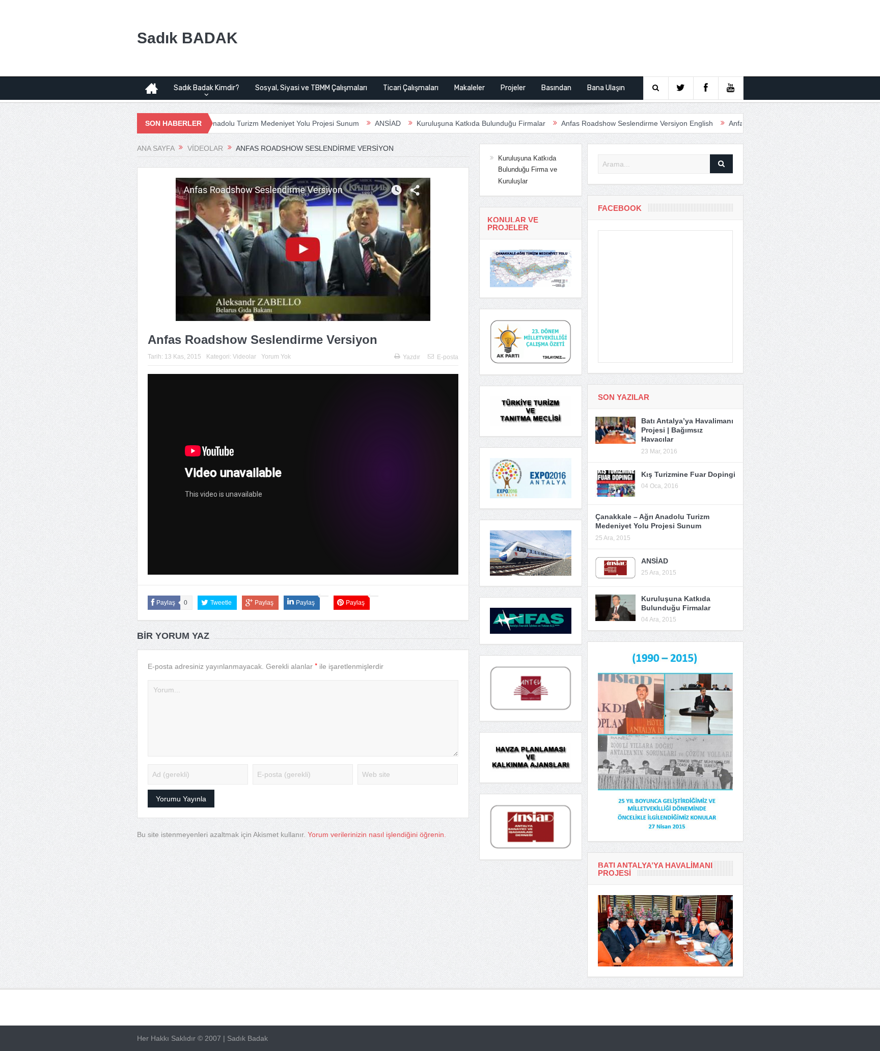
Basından (556, 88)
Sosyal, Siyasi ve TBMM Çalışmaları (311, 88)
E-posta (447, 357)
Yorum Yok (276, 356)
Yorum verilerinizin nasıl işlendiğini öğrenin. (377, 834)
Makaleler (469, 88)
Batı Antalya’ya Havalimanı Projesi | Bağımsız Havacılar (687, 430)
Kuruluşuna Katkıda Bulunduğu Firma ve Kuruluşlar (527, 169)
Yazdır (411, 357)
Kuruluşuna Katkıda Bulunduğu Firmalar (432, 123)
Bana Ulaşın (606, 88)
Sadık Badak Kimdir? (206, 88)
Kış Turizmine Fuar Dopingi (688, 474)
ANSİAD (339, 123)
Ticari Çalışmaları (410, 88)
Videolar (244, 356)
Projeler (513, 88)
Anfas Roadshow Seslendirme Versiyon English (588, 123)
